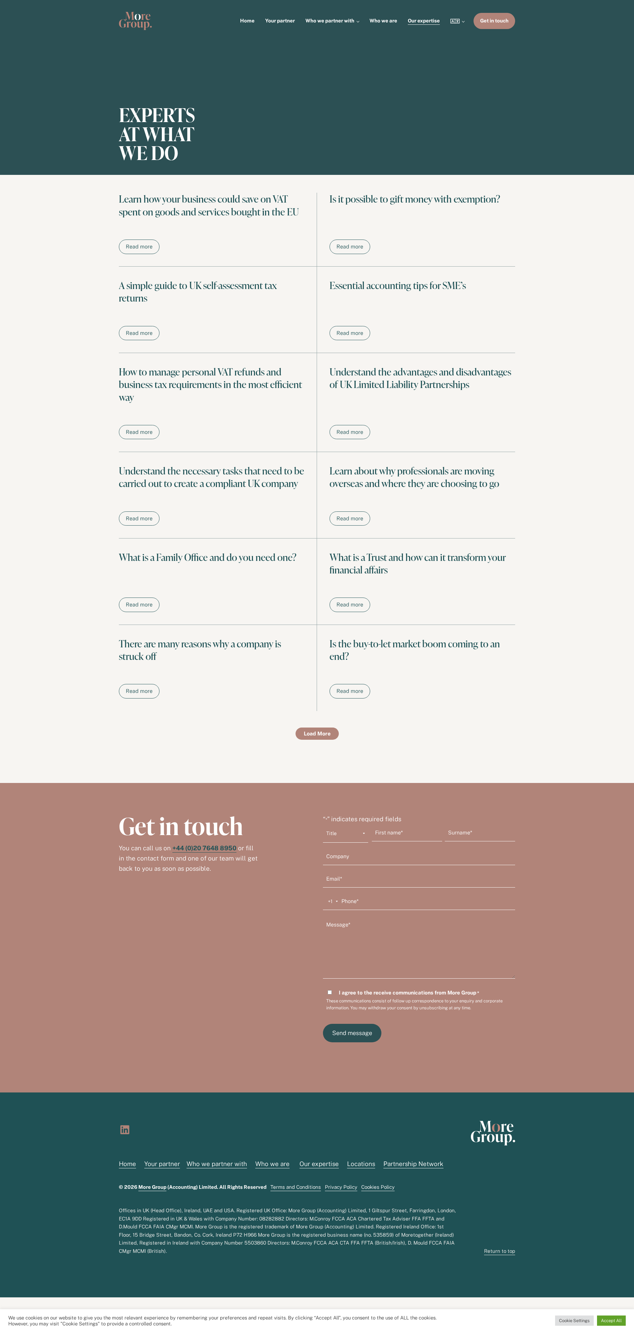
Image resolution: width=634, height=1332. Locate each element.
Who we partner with (217, 1163)
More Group (152, 1187)
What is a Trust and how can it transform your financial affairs (418, 563)
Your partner (162, 1163)
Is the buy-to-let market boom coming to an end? (415, 650)
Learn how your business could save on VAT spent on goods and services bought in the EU (209, 205)
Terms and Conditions (295, 1187)
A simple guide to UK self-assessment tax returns (198, 292)
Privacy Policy (341, 1187)
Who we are (272, 1163)
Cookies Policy (378, 1187)
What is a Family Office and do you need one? (208, 557)
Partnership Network (413, 1163)
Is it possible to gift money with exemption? (415, 199)
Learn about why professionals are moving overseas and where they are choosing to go (414, 477)
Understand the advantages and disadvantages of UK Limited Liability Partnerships (420, 378)
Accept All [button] (611, 1320)
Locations (361, 1163)
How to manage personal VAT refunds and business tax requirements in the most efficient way (210, 385)
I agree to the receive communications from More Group (409, 993)
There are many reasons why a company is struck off (200, 650)
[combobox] (331, 901)
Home (127, 1163)
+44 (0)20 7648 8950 (204, 848)
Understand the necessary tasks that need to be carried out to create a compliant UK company (211, 477)
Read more (142, 248)
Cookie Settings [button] (574, 1320)
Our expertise (319, 1163)
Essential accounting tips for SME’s (398, 285)
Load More (317, 734)
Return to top (499, 1251)
